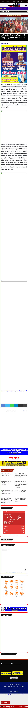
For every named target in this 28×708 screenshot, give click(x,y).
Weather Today (15, 534)
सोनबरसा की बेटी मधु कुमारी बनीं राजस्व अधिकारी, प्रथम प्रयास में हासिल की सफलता (6, 500)
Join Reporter (6, 688)
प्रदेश (14, 1)
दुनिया (22, 1)
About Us (10, 686)
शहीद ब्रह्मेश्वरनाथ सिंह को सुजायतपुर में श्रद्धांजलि (20, 498)
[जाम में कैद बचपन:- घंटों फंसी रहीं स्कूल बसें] (7, 476)
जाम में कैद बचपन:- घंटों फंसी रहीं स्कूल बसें (6, 482)
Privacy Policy (22, 688)
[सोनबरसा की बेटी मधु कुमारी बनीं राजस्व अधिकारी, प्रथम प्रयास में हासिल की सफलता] (7, 493)
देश (18, 1)
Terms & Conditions (14, 691)
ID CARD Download (14, 688)
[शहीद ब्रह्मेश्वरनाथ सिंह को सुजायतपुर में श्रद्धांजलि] (21, 493)
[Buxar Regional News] (14, 5)
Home (5, 686)
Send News (21, 686)
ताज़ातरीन (8, 1)
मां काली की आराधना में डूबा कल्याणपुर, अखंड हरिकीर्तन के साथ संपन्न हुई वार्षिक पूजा (21, 483)
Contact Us (15, 686)
